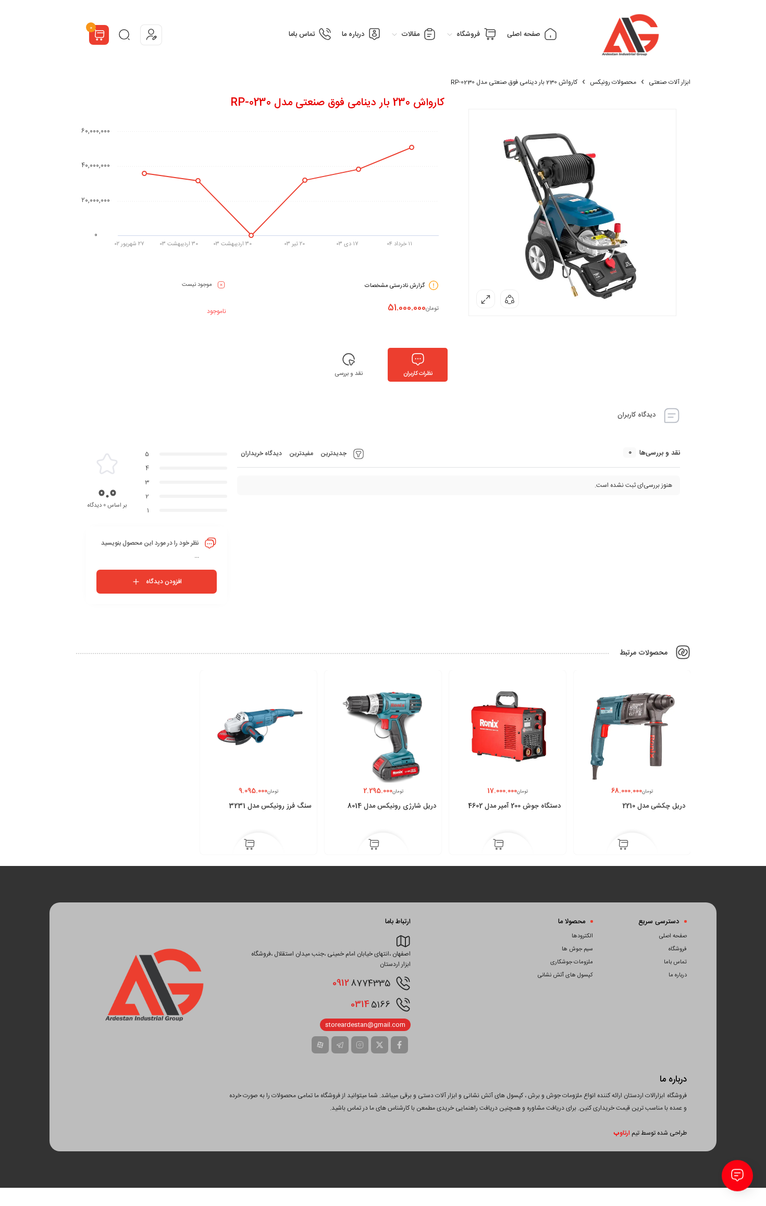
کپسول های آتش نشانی (565, 975)
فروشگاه (678, 949)
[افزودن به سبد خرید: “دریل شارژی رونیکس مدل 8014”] (374, 845)
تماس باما (675, 962)
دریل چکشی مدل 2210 (653, 806)
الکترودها (582, 936)
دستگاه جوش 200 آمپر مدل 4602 (514, 806)
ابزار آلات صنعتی (669, 82)
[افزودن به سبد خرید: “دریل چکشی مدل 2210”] (623, 845)
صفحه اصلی (673, 936)
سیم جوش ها (577, 949)
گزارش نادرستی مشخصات (395, 286)
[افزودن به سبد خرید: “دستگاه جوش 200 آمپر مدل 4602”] (498, 845)
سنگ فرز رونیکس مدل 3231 (270, 806)
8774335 (361, 983)
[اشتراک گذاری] (509, 299)
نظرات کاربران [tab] (418, 374)
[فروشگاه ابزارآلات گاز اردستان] (631, 35)
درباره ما (678, 975)
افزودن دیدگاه (164, 581)
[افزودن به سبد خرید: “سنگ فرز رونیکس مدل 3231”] (249, 845)
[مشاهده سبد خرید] (99, 36)
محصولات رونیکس (613, 82)
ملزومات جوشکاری (571, 962)
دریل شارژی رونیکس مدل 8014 (392, 806)
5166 (370, 1004)
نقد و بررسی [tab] (349, 374)
